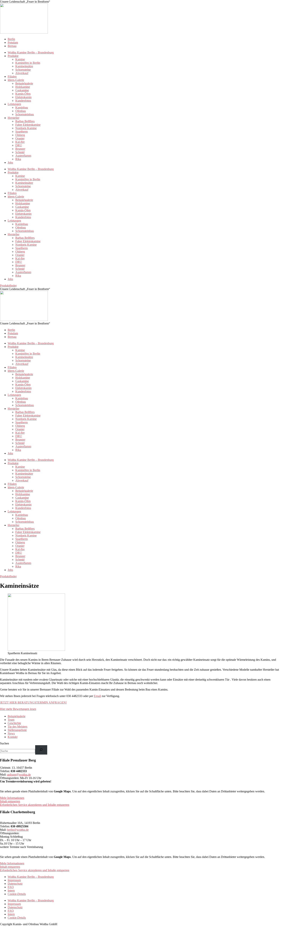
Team (11, 719)
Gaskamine (22, 90)
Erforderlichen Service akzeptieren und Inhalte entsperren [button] (34, 804)
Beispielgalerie (24, 83)
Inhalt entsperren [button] (10, 801)
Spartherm (21, 131)
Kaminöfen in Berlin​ (27, 62)
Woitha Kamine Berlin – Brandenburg (31, 52)
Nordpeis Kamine (26, 128)
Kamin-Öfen (23, 93)
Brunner (20, 148)
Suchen (4, 743)
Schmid (19, 152)
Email (97, 696)
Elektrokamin (23, 97)
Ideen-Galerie (16, 80)
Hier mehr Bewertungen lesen (18, 709)
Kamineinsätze (24, 66)
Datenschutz (15, 883)
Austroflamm (23, 155)
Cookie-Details (17, 894)
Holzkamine (22, 86)
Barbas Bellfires (25, 121)
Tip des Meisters (17, 726)
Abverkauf (21, 73)
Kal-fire (20, 141)
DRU (18, 145)
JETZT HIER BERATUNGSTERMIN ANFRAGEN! (33, 702)
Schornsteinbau (24, 114)
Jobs (10, 162)
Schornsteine (23, 69)
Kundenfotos (23, 100)
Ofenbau (20, 111)
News (11, 733)
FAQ (11, 887)
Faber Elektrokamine (28, 124)
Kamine (20, 59)
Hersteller (13, 117)
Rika (18, 159)
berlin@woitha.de (18, 829)
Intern (11, 890)
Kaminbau (21, 107)
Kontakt (12, 736)
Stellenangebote (17, 730)
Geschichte (14, 723)
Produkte (13, 56)
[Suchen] (41, 750)
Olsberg (20, 135)
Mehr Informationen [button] (12, 797)
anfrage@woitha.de (19, 774)
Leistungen (14, 104)
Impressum (14, 880)
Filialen (12, 76)
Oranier (19, 138)
